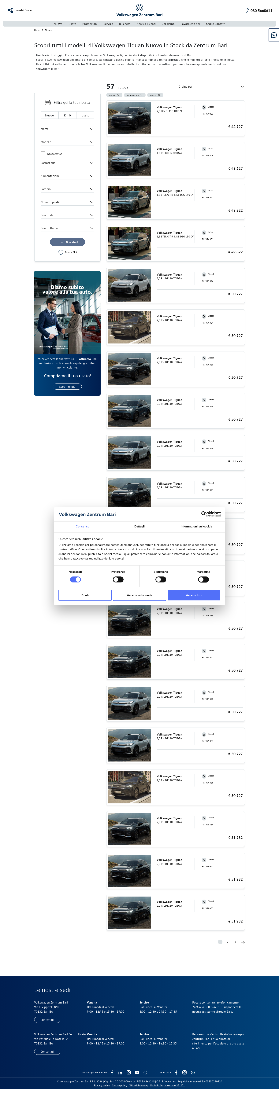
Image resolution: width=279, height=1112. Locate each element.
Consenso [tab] (82, 526)
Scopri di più (67, 386)
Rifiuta (85, 595)
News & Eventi (146, 24)
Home (37, 29)
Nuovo (58, 24)
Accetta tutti (194, 595)
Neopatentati (54, 154)
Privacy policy (102, 1085)
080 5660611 (261, 10)
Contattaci (47, 1020)
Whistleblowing (138, 1085)
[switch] (118, 579)
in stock (67, 242)
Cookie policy (119, 1085)
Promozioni (90, 24)
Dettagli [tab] (139, 526)
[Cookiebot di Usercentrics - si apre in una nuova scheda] (204, 514)
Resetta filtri (71, 251)
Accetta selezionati (139, 595)
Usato (85, 115)
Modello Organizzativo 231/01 (167, 1085)
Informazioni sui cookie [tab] (196, 526)
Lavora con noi (190, 24)
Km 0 (67, 115)
